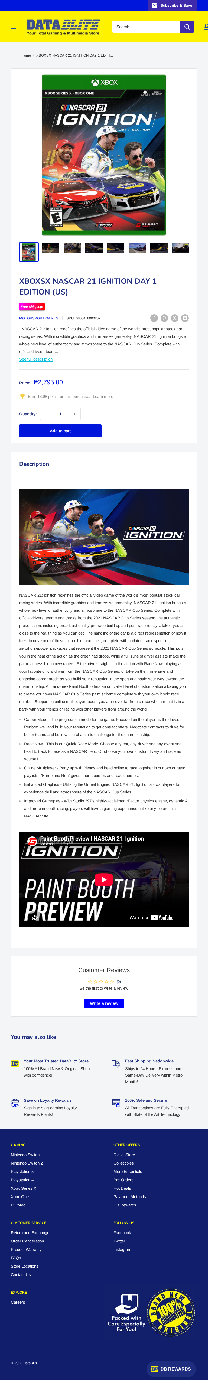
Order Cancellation (27, 1241)
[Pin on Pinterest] (164, 318)
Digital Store (124, 1154)
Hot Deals (122, 1188)
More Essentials (127, 1171)
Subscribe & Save (176, 5)
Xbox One (20, 1196)
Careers (18, 1302)
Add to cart (60, 431)
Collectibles (123, 1163)
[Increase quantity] (74, 414)
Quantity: (28, 413)
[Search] (187, 27)
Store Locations (24, 1266)
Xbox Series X (23, 1188)
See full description (36, 359)
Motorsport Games (38, 318)
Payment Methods (129, 1196)
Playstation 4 (22, 1180)
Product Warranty (26, 1249)
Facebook (122, 1232)
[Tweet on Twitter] (174, 318)
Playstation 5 (22, 1171)
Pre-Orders (123, 1180)
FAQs (16, 1257)
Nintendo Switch (25, 1154)
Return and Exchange (30, 1232)
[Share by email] (185, 318)
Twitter (119, 1241)
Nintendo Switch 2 (27, 1163)
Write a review (104, 1003)
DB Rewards (124, 1205)
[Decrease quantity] (46, 414)
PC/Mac (18, 1205)
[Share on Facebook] (154, 318)
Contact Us (21, 1274)
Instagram (122, 1249)
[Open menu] (13, 27)
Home (26, 55)
